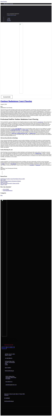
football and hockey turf (22, 133)
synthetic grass (38, 153)
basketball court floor (15, 129)
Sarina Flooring (4, 1)
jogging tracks (33, 133)
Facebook (32, 165)
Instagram (38, 165)
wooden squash (25, 129)
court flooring (40, 122)
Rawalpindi (13, 163)
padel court (14, 133)
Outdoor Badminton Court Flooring (16, 101)
